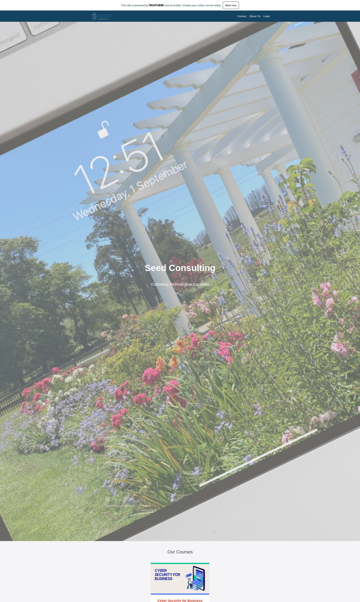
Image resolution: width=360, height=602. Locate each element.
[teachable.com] (156, 5)
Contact (242, 16)
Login (266, 16)
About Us (255, 16)
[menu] (252, 16)
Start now (230, 5)
